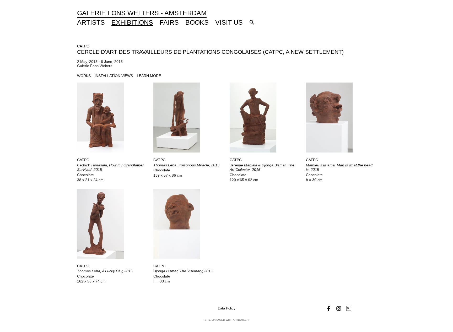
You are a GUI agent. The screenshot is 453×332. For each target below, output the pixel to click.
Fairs (169, 22)
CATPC (83, 46)
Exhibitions (132, 22)
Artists (91, 22)
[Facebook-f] (328, 308)
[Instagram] (338, 308)
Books (197, 22)
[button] (252, 22)
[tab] (84, 76)
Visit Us (229, 22)
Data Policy (226, 308)
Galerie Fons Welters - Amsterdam (142, 13)
